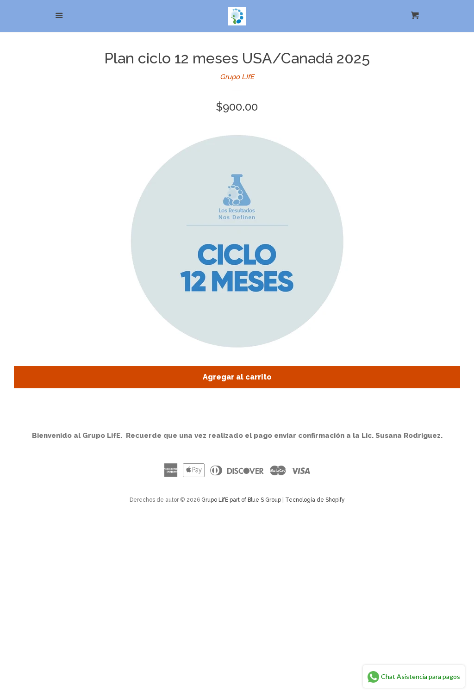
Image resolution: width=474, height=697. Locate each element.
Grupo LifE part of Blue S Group (241, 500)
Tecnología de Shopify (315, 500)
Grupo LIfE (237, 77)
